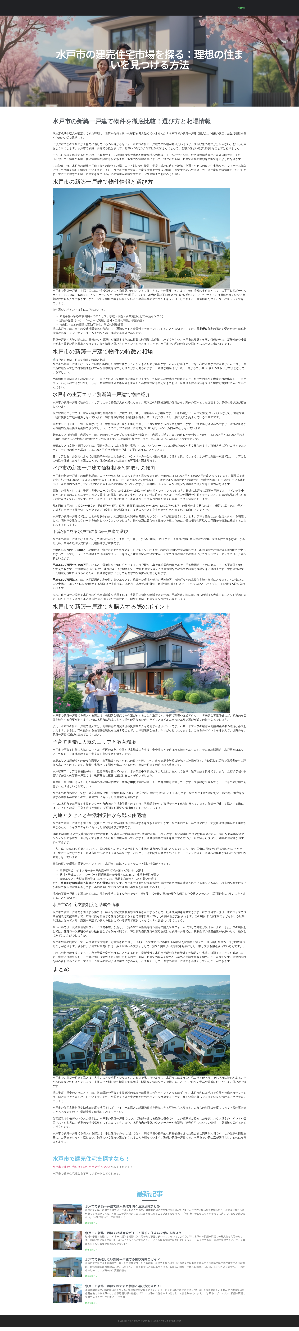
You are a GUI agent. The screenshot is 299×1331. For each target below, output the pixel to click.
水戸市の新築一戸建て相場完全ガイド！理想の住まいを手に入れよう (133, 1233)
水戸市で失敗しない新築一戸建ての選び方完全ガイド (122, 1259)
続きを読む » (91, 1223)
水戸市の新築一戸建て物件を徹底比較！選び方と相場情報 (132, 121)
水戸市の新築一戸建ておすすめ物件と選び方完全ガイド (124, 1286)
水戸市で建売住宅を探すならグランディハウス (82, 1167)
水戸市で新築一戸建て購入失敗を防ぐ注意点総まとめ (122, 1206)
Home (241, 7)
